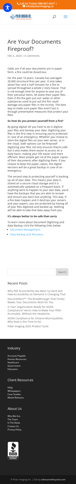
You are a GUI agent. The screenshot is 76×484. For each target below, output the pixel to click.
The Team (13, 419)
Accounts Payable (17, 355)
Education (13, 369)
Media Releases (16, 397)
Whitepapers (14, 390)
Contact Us (13, 426)
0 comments (32, 55)
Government (14, 365)
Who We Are (14, 416)
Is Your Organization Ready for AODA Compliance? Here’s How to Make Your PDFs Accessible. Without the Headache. (34, 310)
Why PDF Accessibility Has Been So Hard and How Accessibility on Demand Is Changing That (36, 292)
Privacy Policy (14, 429)
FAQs (10, 387)
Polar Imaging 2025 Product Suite (28, 326)
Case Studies (14, 394)
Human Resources (17, 359)
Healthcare (13, 362)
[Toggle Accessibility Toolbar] (7, 7)
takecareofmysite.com (53, 479)
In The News (14, 422)
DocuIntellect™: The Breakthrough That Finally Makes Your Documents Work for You (36, 300)
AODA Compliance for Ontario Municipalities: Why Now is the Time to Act (35, 320)
